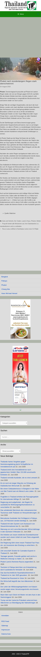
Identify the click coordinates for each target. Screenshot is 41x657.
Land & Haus (26, 221)
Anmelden (5, 616)
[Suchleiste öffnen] (38, 14)
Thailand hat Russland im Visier (12, 578)
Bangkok (4, 277)
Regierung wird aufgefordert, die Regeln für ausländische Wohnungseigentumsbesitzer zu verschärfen (17, 504)
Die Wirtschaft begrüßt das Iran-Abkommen (16, 581)
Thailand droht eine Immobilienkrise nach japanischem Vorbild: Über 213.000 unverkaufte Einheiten (18, 472)
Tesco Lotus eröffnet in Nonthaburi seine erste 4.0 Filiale (20, 229)
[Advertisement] (20, 37)
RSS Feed (5, 621)
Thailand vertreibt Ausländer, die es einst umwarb (18, 478)
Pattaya (4, 281)
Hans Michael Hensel (9, 293)
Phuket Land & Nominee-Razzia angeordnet (16, 562)
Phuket (33, 221)
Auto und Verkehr (7, 221)
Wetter (39, 221)
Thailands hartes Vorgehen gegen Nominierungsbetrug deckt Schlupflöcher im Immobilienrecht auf (16, 464)
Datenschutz (6, 634)
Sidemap (4, 626)
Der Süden (17, 221)
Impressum (5, 630)
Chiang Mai (5, 289)
